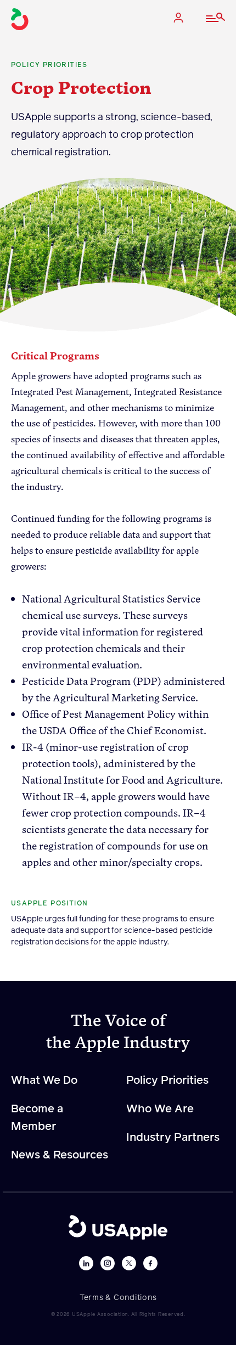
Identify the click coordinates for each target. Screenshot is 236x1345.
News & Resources (59, 1155)
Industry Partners (173, 1137)
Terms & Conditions (118, 1298)
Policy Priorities (167, 1080)
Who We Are (160, 1109)
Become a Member (37, 1118)
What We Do (44, 1080)
